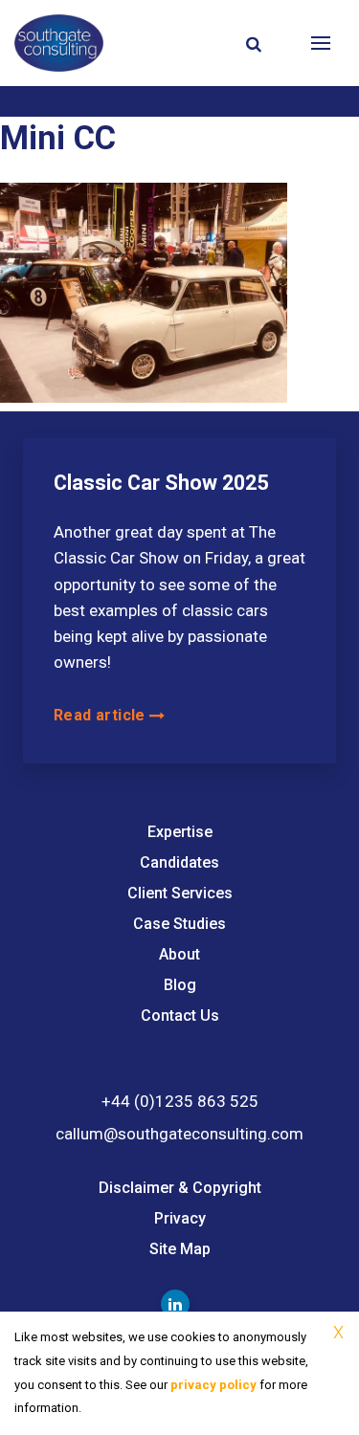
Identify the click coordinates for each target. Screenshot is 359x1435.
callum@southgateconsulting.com (179, 1133)
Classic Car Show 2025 (161, 483)
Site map (180, 1249)
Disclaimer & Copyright (180, 1188)
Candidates (179, 862)
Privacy (180, 1218)
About (179, 954)
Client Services (180, 893)
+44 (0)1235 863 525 (179, 1101)
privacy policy (213, 1385)
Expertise (180, 832)
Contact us (180, 1015)
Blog (180, 985)
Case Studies (179, 924)
